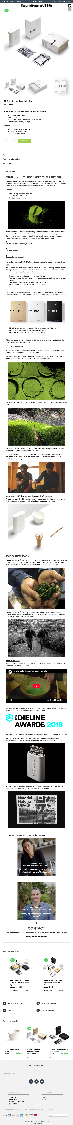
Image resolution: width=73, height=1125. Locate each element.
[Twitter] (36, 1081)
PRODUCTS (12, 1104)
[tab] (36, 155)
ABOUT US (12, 1097)
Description (7, 155)
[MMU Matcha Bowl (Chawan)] (14, 1035)
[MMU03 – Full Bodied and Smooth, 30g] (59, 1035)
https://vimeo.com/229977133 (16, 346)
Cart (44, 1097)
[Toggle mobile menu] (4, 5)
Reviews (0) (7, 163)
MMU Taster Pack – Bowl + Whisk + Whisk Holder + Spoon (19, 983)
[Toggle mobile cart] (69, 5)
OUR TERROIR (13, 1100)
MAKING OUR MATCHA (16, 1102)
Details (27, 990)
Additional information (11, 159)
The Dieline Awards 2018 (46, 708)
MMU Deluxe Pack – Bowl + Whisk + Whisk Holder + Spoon (53, 983)
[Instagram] (42, 1081)
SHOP (44, 1100)
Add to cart (24, 141)
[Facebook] (31, 1081)
